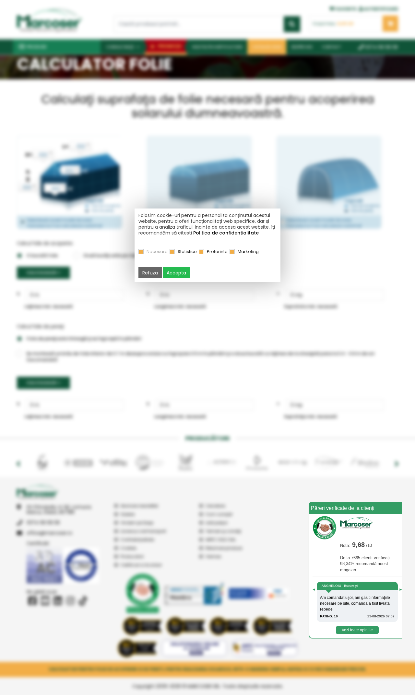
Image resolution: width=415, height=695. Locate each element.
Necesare (157, 251)
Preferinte (217, 251)
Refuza (150, 273)
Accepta (176, 273)
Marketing (248, 251)
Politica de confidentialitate (226, 233)
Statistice (187, 251)
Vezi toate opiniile (357, 630)
